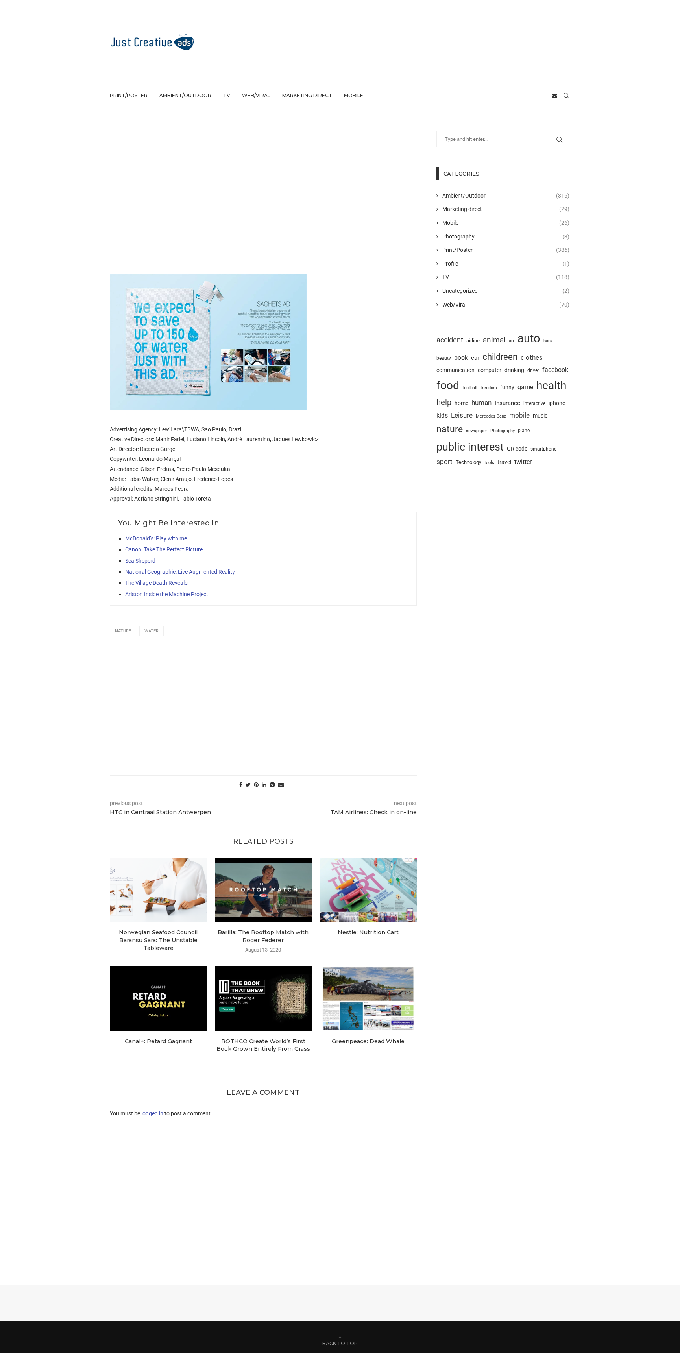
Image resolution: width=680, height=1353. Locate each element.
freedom (488, 387)
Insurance (507, 403)
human (481, 403)
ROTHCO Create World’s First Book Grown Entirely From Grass (263, 1045)
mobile (519, 415)
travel (504, 462)
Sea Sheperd (140, 561)
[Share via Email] (281, 785)
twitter (523, 462)
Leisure (462, 415)
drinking (514, 370)
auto (528, 338)
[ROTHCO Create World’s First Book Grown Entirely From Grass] (263, 998)
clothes (532, 357)
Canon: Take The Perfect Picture (164, 549)
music (540, 415)
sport (444, 462)
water (151, 631)
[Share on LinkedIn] (264, 785)
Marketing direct (307, 95)
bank (548, 341)
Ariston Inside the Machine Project (166, 594)
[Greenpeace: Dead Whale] (368, 998)
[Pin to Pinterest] (256, 785)
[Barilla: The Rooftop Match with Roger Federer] (263, 890)
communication (455, 370)
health (551, 385)
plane (524, 430)
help (443, 402)
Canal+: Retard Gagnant (158, 1041)
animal (494, 339)
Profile (505, 264)
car (475, 357)
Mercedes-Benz (491, 416)
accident (449, 340)
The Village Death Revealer (157, 583)
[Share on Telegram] (272, 785)
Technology (468, 462)
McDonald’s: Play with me (156, 538)
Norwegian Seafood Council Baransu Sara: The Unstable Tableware (158, 940)
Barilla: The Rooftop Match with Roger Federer (263, 936)
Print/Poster (129, 95)
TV (226, 95)
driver (533, 370)
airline (473, 341)
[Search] (566, 95)
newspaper (476, 430)
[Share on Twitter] (248, 785)
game (525, 387)
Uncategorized (505, 291)
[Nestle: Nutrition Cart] (368, 890)
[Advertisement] (427, 41)
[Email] (554, 95)
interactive (534, 403)
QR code (517, 448)
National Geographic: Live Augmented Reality (180, 572)
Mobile (353, 95)
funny (507, 387)
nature (123, 631)
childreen (499, 357)
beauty (443, 358)
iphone (557, 403)
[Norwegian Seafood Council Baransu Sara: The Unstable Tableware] (158, 890)
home (461, 403)
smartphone (543, 449)
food (447, 385)
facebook (555, 369)
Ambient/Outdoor (185, 95)
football (469, 387)
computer (489, 370)
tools (489, 462)
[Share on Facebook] (240, 785)
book (461, 357)
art (511, 341)
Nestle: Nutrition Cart (368, 932)
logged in (152, 1113)
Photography (505, 236)
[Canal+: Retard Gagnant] (158, 998)
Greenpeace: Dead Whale (368, 1041)
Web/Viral (256, 95)
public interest (470, 447)
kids (442, 415)
